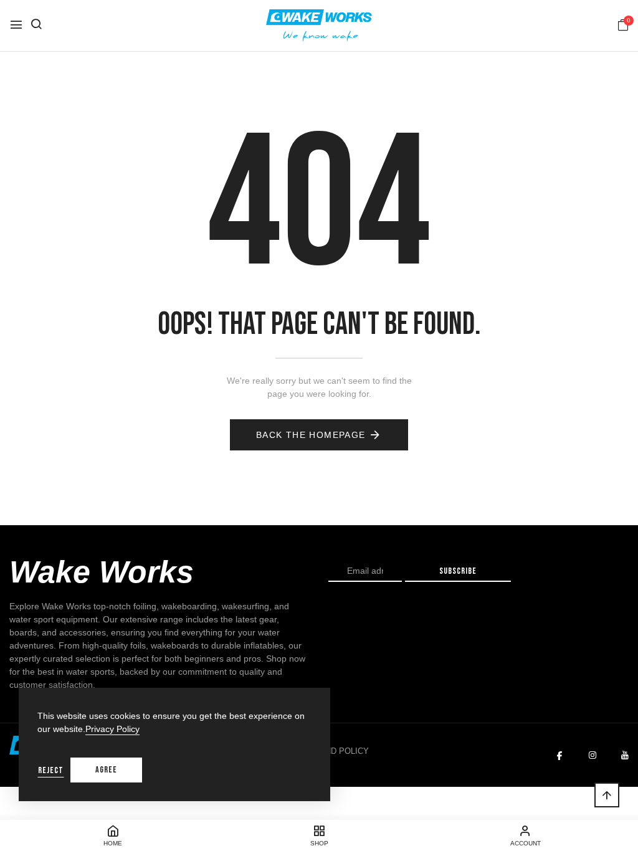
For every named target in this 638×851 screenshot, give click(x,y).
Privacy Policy (112, 729)
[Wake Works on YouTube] (625, 755)
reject (51, 770)
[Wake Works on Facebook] (559, 755)
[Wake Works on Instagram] (592, 755)
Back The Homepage (311, 435)
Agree (106, 769)
